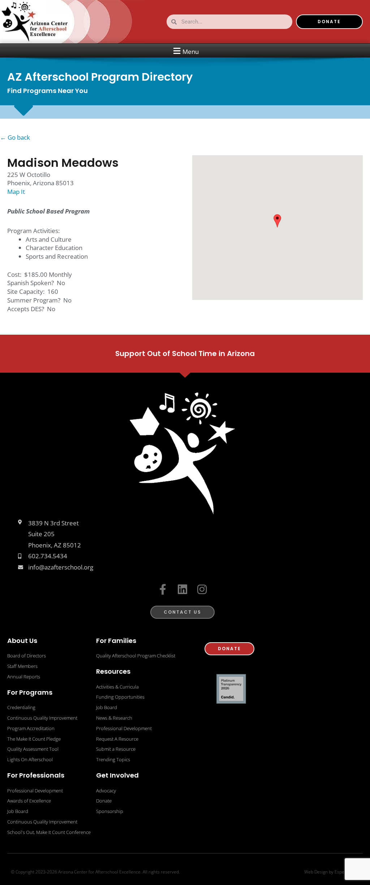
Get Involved (117, 775)
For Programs (29, 692)
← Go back (15, 137)
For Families (116, 640)
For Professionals (35, 775)
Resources (113, 671)
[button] (185, 51)
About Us (22, 640)
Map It (16, 191)
